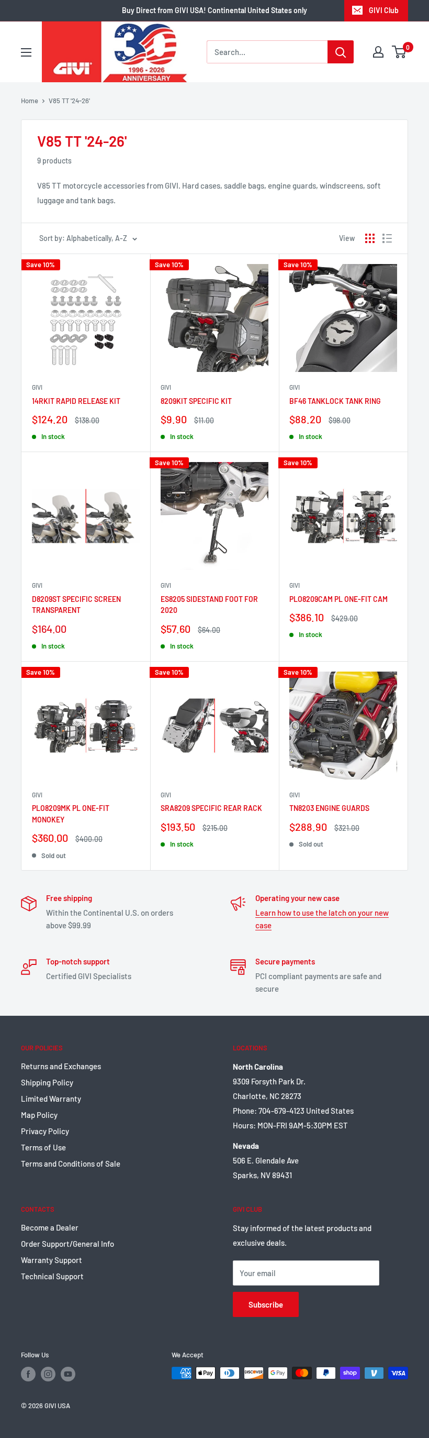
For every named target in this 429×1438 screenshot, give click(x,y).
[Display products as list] (387, 238)
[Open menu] (26, 52)
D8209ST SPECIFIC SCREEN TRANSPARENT (76, 605)
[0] (399, 52)
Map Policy (39, 1114)
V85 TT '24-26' (69, 100)
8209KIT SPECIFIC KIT (196, 401)
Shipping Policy (47, 1082)
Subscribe (266, 1304)
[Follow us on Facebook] (28, 1374)
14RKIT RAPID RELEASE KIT (76, 401)
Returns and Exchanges (61, 1066)
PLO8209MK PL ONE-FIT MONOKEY (70, 814)
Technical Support (52, 1276)
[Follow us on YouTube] (68, 1374)
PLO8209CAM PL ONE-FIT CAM (338, 599)
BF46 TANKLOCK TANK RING (335, 401)
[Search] (341, 51)
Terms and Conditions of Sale (70, 1163)
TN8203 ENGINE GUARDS (329, 808)
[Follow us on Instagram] (48, 1374)
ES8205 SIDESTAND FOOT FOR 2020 (209, 605)
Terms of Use (43, 1147)
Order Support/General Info (67, 1243)
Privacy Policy (45, 1131)
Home (29, 100)
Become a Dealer (49, 1227)
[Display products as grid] (370, 238)
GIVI (37, 387)
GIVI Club (384, 10)
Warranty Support (51, 1260)
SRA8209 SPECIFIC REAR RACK (211, 808)
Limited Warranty (51, 1098)
